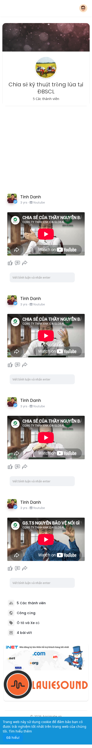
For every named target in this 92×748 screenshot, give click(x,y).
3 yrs (23, 202)
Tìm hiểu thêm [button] (20, 731)
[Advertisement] (46, 149)
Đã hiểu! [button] (13, 737)
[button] (83, 8)
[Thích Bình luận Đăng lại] (18, 263)
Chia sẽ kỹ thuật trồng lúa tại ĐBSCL (45, 88)
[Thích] (10, 263)
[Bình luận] (17, 263)
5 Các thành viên (31, 603)
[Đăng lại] (25, 263)
